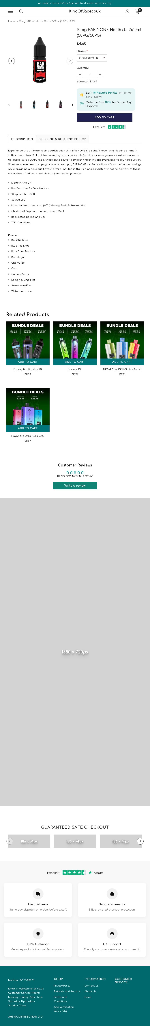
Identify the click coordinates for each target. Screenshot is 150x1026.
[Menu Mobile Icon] (10, 11)
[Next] (70, 61)
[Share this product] (138, 117)
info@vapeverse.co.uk (30, 988)
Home (12, 21)
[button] (80, 74)
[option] (40, 60)
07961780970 (27, 980)
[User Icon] (127, 11)
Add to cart (28, 362)
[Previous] (11, 61)
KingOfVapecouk (75, 11)
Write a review (75, 485)
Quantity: (83, 68)
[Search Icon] (24, 11)
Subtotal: (83, 81)
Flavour (82, 51)
